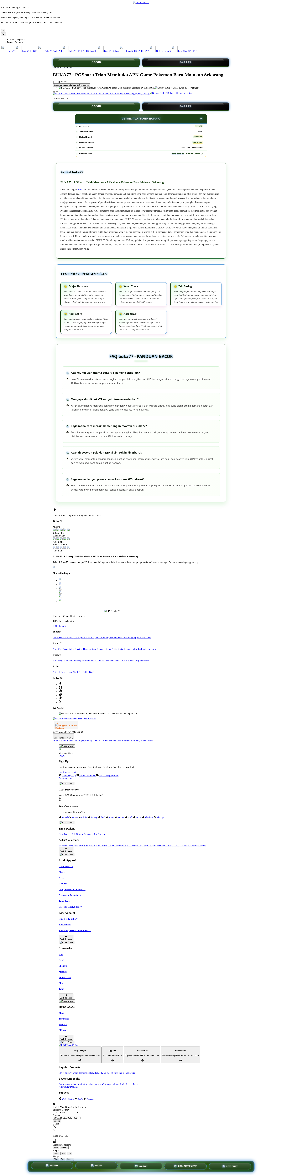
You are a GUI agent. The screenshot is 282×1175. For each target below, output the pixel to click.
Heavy (70, 1159)
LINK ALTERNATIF (187, 1166)
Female (64, 1148)
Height (56, 1150)
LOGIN (96, 62)
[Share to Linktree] (60, 588)
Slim (56, 1159)
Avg (62, 1159)
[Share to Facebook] (60, 584)
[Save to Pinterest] (60, 593)
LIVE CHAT (231, 1166)
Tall (69, 1153)
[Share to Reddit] (60, 597)
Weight (56, 1156)
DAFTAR (186, 62)
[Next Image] (54, 91)
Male (56, 1148)
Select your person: (62, 1145)
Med (63, 1153)
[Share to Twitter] (60, 580)
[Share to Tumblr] (60, 601)
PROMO (54, 1165)
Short (56, 1153)
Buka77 (81, 189)
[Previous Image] (57, 91)
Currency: (57, 1115)
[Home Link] (69, 1045)
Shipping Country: (61, 1109)
